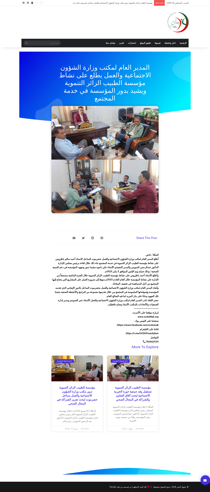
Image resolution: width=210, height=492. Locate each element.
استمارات (132, 43)
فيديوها (158, 43)
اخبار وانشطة (170, 43)
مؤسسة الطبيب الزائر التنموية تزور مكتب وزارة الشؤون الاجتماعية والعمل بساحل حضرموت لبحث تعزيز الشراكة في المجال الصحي (101, 3)
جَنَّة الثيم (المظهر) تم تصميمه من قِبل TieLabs (128, 487)
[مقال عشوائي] (28, 3)
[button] (102, 238)
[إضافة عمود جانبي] (23, 3)
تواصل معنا (110, 43)
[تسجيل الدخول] (32, 3)
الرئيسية (183, 43)
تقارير (121, 43)
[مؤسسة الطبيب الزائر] (178, 22)
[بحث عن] (26, 43)
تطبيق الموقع (145, 43)
